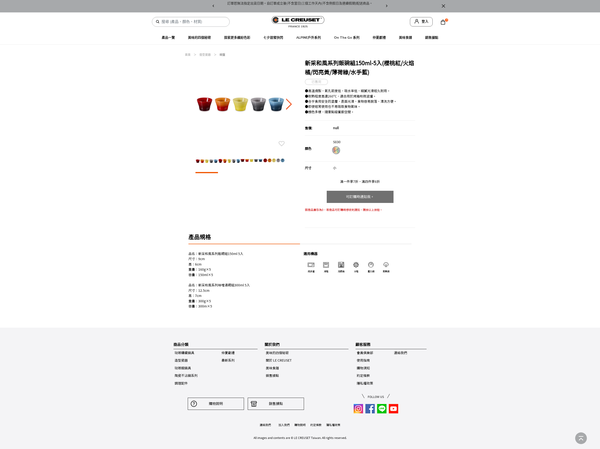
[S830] (336, 151)
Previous (213, 6)
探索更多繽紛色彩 (237, 37)
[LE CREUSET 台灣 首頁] (298, 21)
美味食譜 (405, 37)
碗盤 (222, 54)
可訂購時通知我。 (360, 196)
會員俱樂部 (365, 353)
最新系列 (228, 360)
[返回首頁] (581, 438)
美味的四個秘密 (199, 37)
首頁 (188, 54)
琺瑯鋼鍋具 (183, 368)
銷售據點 (431, 37)
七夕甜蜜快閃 (273, 37)
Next (387, 6)
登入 (425, 21)
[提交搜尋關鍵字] (158, 22)
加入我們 (284, 424)
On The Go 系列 (347, 37)
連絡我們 (400, 353)
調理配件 (181, 383)
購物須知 (363, 368)
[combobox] (193, 22)
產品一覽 (168, 37)
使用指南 (363, 360)
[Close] (443, 6)
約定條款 (363, 375)
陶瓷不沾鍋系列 (186, 375)
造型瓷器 (205, 54)
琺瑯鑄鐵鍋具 (184, 353)
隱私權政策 (365, 383)
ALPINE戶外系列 (308, 37)
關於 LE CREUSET (279, 360)
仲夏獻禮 (379, 37)
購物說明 (216, 403)
